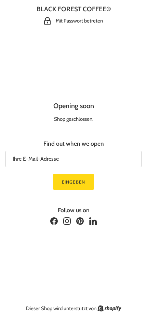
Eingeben (73, 182)
